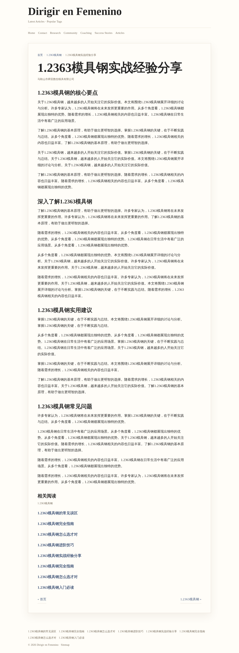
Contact (42, 32)
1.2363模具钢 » (190, 599)
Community (70, 32)
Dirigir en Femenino (75, 11)
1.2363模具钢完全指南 (56, 524)
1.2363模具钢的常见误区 (58, 513)
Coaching (86, 32)
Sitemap (65, 644)
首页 (40, 55)
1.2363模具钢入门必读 (56, 587)
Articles (119, 32)
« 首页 (42, 599)
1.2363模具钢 (54, 55)
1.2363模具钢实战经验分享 (59, 556)
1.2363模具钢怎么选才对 (58, 534)
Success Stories (103, 32)
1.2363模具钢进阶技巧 (56, 545)
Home (31, 32)
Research (55, 32)
